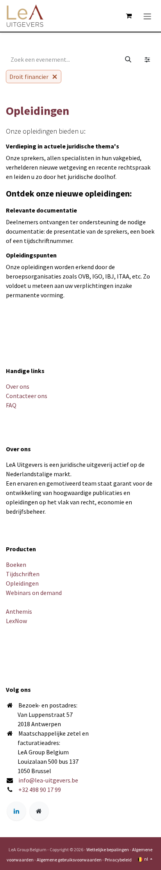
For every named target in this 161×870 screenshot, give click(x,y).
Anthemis (19, 611)
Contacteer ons (26, 396)
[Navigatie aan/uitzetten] (147, 15)
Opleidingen (22, 583)
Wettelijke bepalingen (107, 849)
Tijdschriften (22, 574)
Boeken (16, 564)
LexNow (16, 621)
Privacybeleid (118, 860)
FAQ (11, 405)
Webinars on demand (34, 593)
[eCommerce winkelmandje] (128, 15)
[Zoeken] (128, 59)
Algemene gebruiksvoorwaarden (69, 860)
